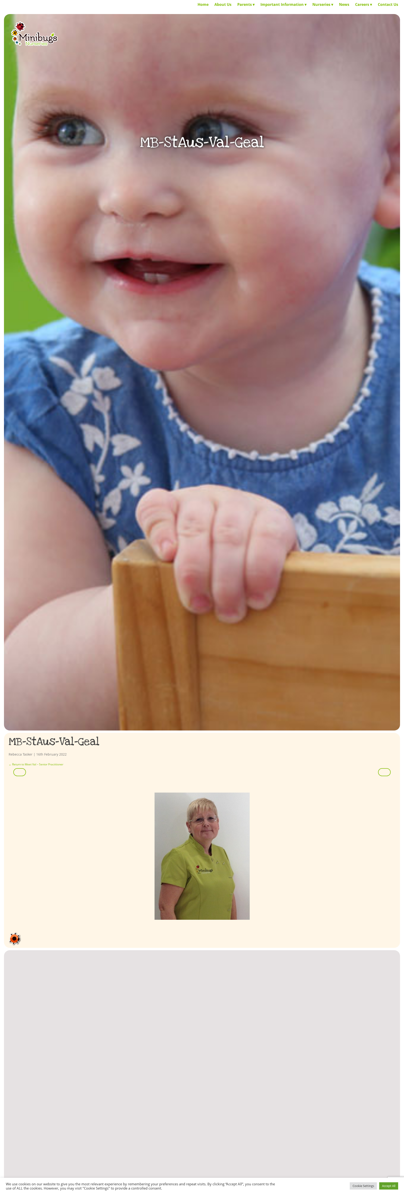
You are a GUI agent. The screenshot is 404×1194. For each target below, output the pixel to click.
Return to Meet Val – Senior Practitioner (36, 764)
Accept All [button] (388, 1186)
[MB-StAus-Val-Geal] (202, 856)
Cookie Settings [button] (363, 1186)
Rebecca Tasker (20, 754)
